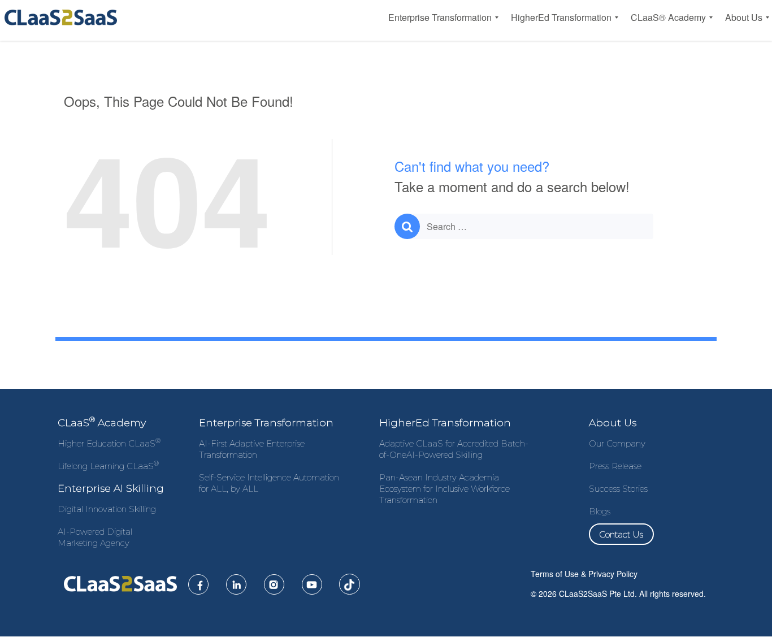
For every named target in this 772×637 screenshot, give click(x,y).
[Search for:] (523, 226)
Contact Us (621, 533)
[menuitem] (440, 17)
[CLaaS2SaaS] (63, 17)
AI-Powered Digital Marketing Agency (95, 537)
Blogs (599, 511)
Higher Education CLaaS (109, 443)
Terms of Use (555, 573)
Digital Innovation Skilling (107, 509)
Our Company (617, 443)
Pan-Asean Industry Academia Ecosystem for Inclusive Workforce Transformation (444, 488)
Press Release (615, 466)
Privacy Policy (612, 573)
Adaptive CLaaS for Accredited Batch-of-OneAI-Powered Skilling (453, 449)
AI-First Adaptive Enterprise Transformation (252, 449)
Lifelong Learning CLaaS (108, 466)
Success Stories (618, 488)
